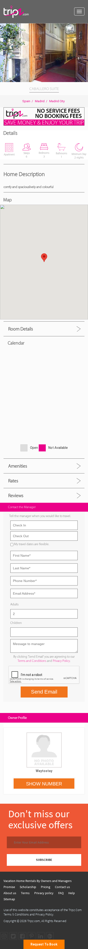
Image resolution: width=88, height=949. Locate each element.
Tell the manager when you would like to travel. (40, 516)
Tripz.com (33, 921)
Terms (25, 893)
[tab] (44, 328)
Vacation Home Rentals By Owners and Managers (38, 881)
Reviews (15, 495)
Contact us (62, 887)
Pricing (45, 887)
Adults (14, 604)
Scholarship (28, 887)
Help (71, 893)
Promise (9, 887)
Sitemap (9, 899)
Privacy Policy (61, 661)
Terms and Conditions (32, 661)
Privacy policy (44, 893)
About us (10, 893)
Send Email (44, 692)
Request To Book (44, 944)
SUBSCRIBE (44, 860)
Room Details (20, 329)
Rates (13, 481)
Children (16, 623)
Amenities (17, 466)
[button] (84, 27)
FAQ (61, 893)
